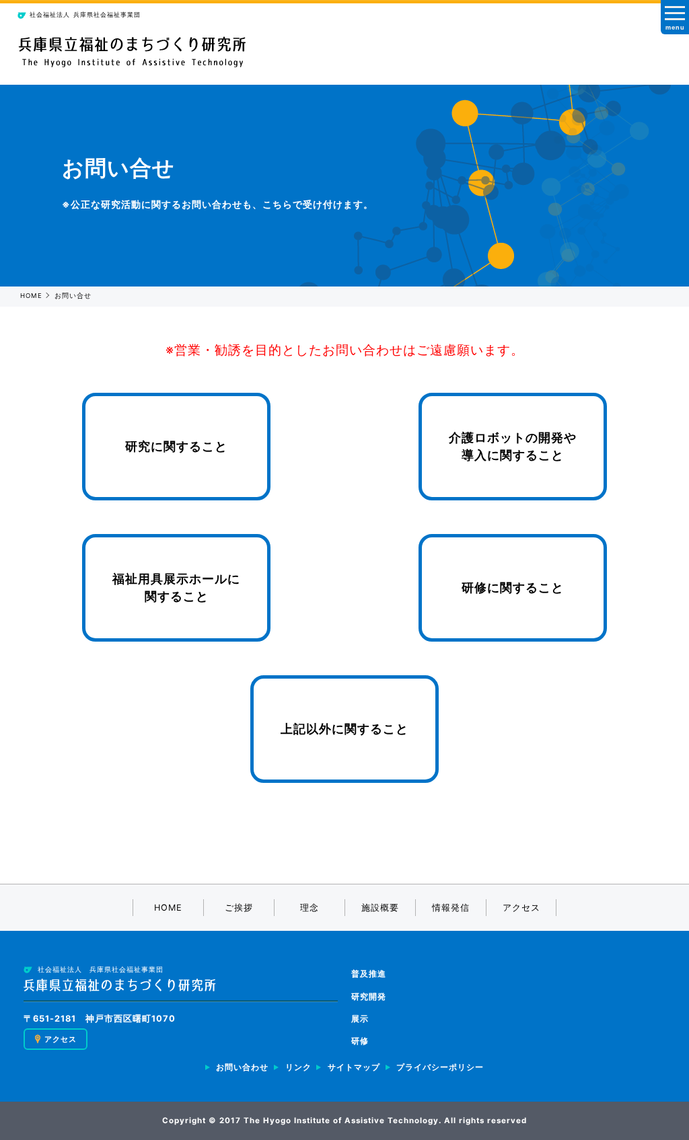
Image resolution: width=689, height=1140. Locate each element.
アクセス (521, 908)
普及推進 (368, 973)
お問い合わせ (242, 1067)
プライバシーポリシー (440, 1067)
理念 (309, 908)
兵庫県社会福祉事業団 (85, 14)
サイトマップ (354, 1067)
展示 (360, 1019)
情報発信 (451, 908)
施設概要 (380, 908)
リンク (298, 1067)
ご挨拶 (239, 908)
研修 (360, 1041)
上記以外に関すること (344, 729)
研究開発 (368, 996)
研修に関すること (513, 587)
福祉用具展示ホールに (176, 588)
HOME (31, 295)
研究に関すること (176, 446)
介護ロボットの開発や (513, 446)
